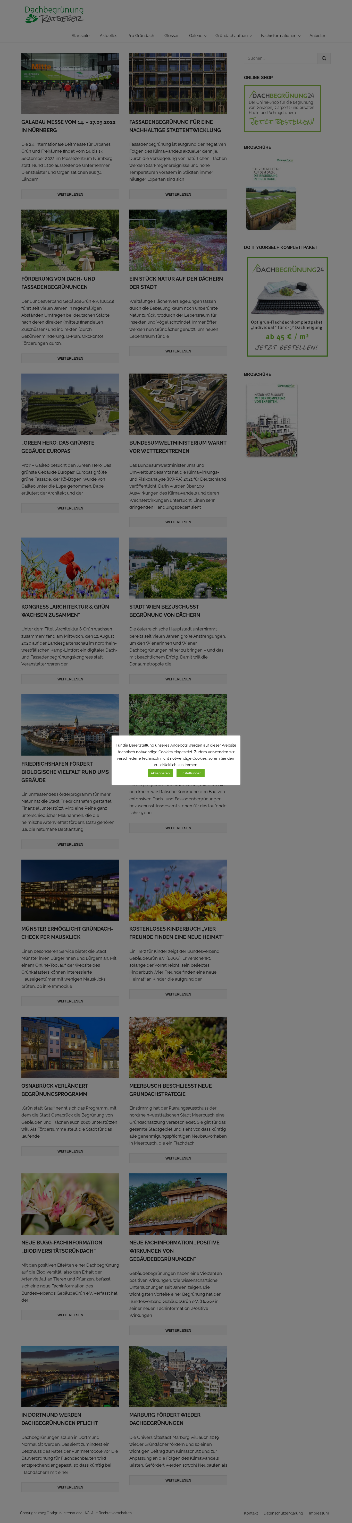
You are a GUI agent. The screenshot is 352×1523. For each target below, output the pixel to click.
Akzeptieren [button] (160, 773)
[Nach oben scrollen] (342, 1513)
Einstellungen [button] (191, 773)
